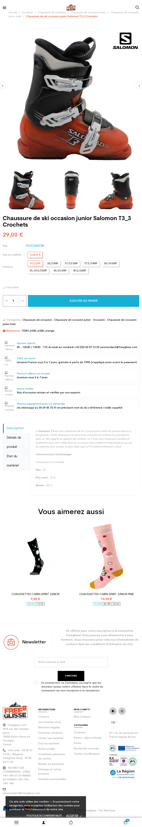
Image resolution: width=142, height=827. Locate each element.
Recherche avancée (86, 748)
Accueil (71, 822)
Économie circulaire (50, 733)
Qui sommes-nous (49, 722)
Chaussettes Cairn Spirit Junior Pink (106, 594)
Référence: (12, 331)
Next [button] (139, 85)
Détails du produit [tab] (14, 442)
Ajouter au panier (84, 300)
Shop (16, 822)
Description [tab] (15, 428)
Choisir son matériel (50, 738)
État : (6, 246)
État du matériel (48, 743)
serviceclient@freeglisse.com (21, 793)
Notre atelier (46, 749)
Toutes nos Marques (87, 754)
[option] (71, 96)
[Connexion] (44, 822)
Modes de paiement (51, 764)
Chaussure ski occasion (37, 320)
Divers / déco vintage (88, 738)
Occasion (99, 320)
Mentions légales (49, 727)
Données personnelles (52, 779)
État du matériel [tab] (13, 461)
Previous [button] (3, 85)
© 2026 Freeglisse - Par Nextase (94, 810)
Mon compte (82, 717)
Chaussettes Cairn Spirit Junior (36, 594)
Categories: (12, 320)
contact (43, 717)
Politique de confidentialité (44, 816)
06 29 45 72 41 (48, 407)
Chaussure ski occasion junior (73, 320)
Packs (77, 743)
